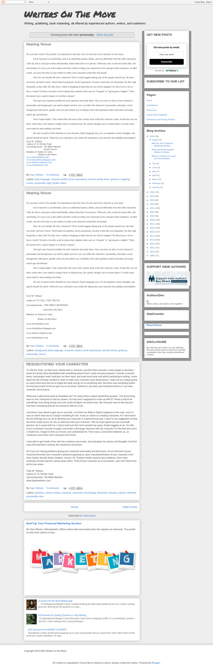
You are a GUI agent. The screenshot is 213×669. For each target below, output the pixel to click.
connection (77, 493)
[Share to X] (75, 175)
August (155, 140)
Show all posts (104, 34)
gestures (115, 179)
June (154, 167)
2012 (152, 243)
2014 (152, 236)
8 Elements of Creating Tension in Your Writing (62, 615)
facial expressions (78, 179)
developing (90, 493)
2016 (152, 228)
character (69, 350)
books (57, 493)
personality (40, 183)
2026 (152, 136)
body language (42, 179)
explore (122, 493)
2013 (152, 240)
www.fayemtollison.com (37, 157)
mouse (29, 183)
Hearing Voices (38, 44)
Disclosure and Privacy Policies (161, 119)
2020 (152, 212)
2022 (152, 204)
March (155, 179)
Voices (42, 354)
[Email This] (70, 175)
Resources (151, 110)
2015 (152, 232)
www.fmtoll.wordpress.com (39, 162)
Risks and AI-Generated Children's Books (163, 150)
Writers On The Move (70, 14)
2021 (152, 208)
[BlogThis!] (73, 175)
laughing (125, 179)
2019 (152, 216)
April (154, 175)
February (156, 183)
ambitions (39, 493)
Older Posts (130, 506)
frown (107, 179)
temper (55, 183)
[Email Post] (64, 175)
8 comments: (53, 175)
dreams (113, 493)
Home (74, 506)
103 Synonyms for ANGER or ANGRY (47, 629)
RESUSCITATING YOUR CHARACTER (57, 364)
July (154, 163)
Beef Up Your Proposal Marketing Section (53, 523)
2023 (152, 200)
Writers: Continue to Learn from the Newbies (164, 157)
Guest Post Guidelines (157, 115)
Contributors (152, 105)
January (156, 187)
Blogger (156, 663)
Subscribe (166, 62)
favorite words (95, 179)
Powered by (159, 71)
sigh (49, 183)
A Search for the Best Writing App (55, 601)
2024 (152, 196)
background (40, 350)
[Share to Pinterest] (81, 175)
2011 (152, 247)
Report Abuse (154, 325)
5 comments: (53, 346)
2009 (152, 255)
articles (49, 493)
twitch (63, 183)
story (41, 496)
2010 (152, 251)
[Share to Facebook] (78, 175)
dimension (102, 493)
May (154, 171)
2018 (152, 220)
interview (131, 493)
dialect (78, 350)
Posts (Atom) (88, 515)
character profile (59, 179)
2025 (152, 192)
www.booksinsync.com (37, 165)
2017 (152, 224)
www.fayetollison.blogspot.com (40, 159)
